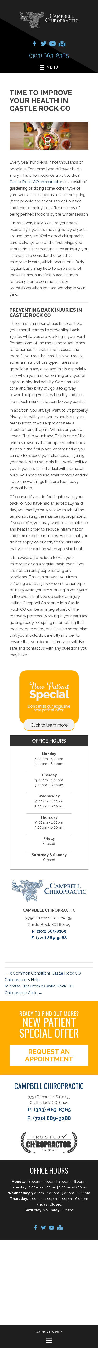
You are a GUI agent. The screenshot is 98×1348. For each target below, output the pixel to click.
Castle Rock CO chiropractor (36, 181)
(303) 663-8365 (49, 55)
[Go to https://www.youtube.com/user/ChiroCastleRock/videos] (52, 44)
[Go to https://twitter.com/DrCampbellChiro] (43, 44)
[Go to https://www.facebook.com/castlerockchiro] (34, 44)
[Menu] (49, 1340)
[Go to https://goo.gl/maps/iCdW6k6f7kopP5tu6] (62, 44)
